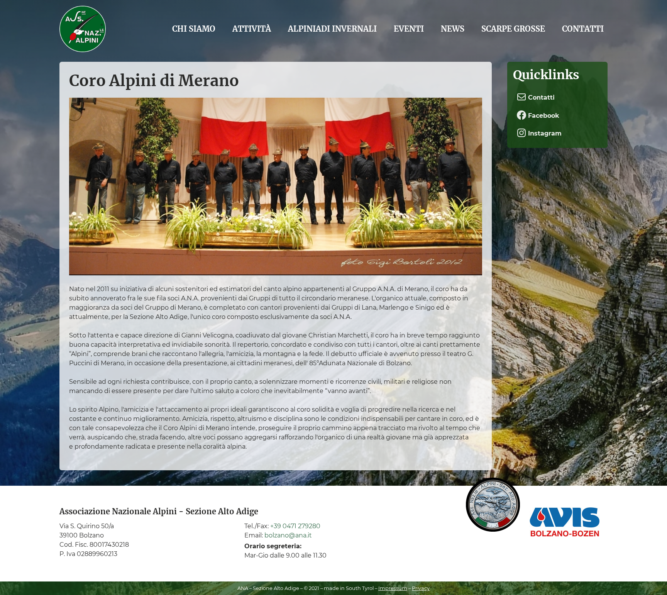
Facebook (542, 115)
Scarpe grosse (513, 29)
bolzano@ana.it (288, 535)
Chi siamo (193, 29)
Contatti (583, 29)
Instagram (544, 133)
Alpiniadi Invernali (332, 29)
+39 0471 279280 (295, 526)
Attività (251, 29)
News (452, 29)
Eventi (409, 29)
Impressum (392, 588)
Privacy (421, 588)
